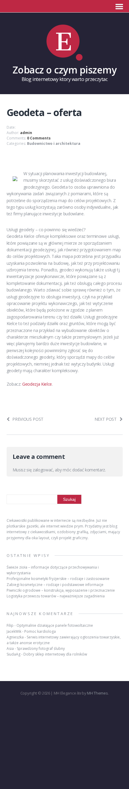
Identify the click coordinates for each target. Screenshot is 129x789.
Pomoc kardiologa (40, 631)
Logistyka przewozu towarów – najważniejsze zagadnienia (56, 596)
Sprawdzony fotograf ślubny (41, 648)
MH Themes (97, 693)
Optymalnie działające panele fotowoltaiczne (54, 625)
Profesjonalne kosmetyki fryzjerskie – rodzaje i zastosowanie (58, 578)
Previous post (28, 419)
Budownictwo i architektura (53, 143)
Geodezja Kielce (37, 384)
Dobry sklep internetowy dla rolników (55, 654)
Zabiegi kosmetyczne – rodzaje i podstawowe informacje (55, 584)
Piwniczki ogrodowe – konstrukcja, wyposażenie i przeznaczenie (61, 590)
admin (26, 132)
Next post (105, 419)
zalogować (43, 470)
